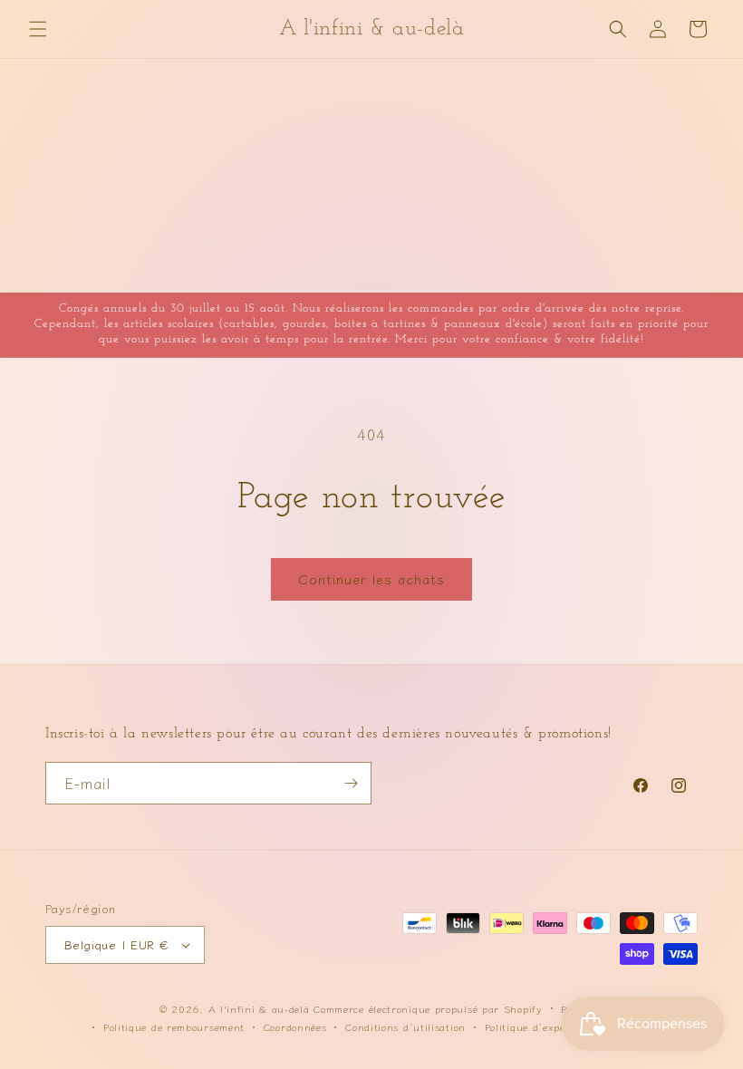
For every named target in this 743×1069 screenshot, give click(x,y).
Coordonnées (295, 1026)
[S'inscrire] (351, 783)
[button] (38, 29)
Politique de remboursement (174, 1026)
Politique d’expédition (539, 1026)
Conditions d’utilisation (405, 1026)
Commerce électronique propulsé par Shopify (428, 1008)
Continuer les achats (371, 578)
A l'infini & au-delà (259, 1008)
